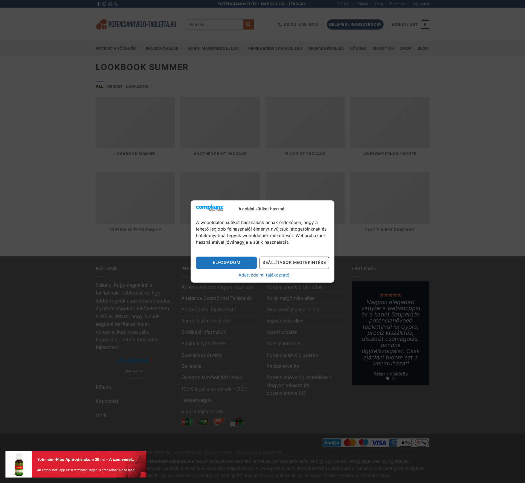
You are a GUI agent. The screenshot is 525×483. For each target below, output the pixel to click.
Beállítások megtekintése (294, 262)
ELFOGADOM (226, 262)
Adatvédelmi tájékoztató (264, 275)
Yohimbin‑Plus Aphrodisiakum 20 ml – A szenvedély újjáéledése (87, 459)
